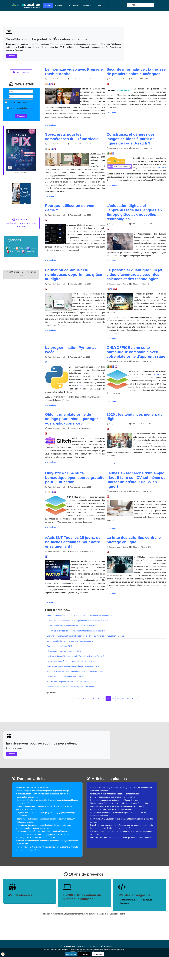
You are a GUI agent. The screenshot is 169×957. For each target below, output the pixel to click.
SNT (92, 568)
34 (123, 698)
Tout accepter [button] (71, 954)
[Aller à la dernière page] (136, 698)
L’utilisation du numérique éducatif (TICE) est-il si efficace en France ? (75, 656)
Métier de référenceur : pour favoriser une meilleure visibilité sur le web (76, 671)
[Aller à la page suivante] (132, 698)
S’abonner (21, 116)
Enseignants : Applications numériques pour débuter (21, 223)
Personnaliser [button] (98, 954)
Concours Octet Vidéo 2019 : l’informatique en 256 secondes (71, 661)
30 (103, 698)
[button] (3, 954)
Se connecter (23, 72)
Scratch (80, 386)
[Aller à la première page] (75, 698)
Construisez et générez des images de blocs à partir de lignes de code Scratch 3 (131, 138)
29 (98, 698)
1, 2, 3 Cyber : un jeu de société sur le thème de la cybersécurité (73, 682)
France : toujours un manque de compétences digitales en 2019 (73, 666)
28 (93, 698)
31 (108, 698)
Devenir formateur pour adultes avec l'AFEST (65, 677)
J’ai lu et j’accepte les (22, 109)
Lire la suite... (50, 125)
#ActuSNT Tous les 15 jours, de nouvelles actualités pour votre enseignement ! (72, 541)
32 (113, 698)
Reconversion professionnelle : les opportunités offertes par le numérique (76, 631)
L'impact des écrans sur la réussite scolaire (64, 651)
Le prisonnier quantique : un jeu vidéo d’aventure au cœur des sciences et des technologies (135, 274)
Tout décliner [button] (84, 954)
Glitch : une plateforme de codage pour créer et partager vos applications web (71, 418)
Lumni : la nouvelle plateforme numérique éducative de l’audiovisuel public (77, 621)
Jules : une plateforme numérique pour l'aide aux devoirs (70, 641)
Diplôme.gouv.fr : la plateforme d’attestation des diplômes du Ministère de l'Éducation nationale (85, 636)
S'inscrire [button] (11, 56)
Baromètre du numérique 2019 (59, 646)
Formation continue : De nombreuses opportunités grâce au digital (73, 274)
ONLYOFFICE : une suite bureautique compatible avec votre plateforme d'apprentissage (136, 351)
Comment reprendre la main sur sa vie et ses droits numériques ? (73, 626)
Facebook (108, 946)
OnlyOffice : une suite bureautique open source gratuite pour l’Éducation (74, 477)
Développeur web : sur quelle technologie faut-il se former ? (71, 687)
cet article (157, 374)
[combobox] (140, 5)
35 (128, 698)
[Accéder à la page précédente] (79, 698)
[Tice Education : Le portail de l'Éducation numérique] (25, 5)
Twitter (95, 946)
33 (118, 698)
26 (83, 698)
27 (88, 698)
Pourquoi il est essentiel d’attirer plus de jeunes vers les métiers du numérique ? (79, 616)
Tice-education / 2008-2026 (74, 946)
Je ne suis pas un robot (20, 102)
